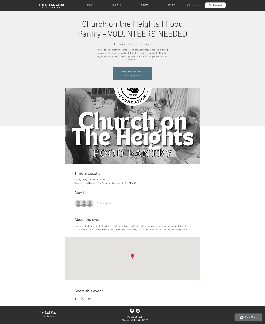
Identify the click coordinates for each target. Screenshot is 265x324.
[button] (215, 5)
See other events (133, 75)
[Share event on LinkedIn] (89, 299)
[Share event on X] (82, 299)
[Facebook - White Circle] (132, 311)
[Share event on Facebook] (75, 299)
